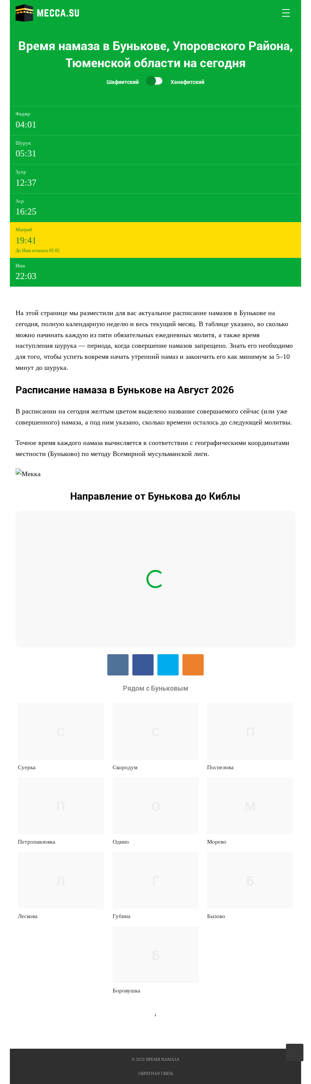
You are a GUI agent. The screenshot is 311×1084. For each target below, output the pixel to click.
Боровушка (126, 991)
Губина (121, 916)
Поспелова (220, 767)
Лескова (28, 916)
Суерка (27, 767)
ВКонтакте (118, 664)
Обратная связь (155, 1073)
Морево (216, 842)
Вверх (295, 1053)
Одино (121, 842)
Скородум (125, 767)
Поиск (268, 13)
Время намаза (47, 13)
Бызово (216, 916)
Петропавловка (36, 842)
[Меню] (286, 13)
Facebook (143, 664)
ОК (193, 664)
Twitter (168, 664)
